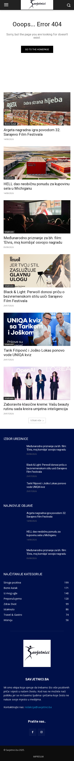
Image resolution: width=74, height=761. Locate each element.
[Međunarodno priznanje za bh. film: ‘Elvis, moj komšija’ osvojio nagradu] (37, 216)
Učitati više (35, 420)
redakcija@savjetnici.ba (38, 707)
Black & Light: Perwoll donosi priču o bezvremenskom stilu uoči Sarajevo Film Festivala (34, 296)
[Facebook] (32, 732)
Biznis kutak (10, 124)
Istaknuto (9, 178)
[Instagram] (41, 732)
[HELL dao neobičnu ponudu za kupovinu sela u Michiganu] (37, 162)
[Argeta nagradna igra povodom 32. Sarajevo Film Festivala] (37, 108)
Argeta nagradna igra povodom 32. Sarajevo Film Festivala (32, 132)
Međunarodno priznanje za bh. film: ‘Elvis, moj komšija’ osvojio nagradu (33, 240)
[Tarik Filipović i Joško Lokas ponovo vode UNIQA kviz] (37, 329)
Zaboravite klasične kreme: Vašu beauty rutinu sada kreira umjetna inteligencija (36, 406)
